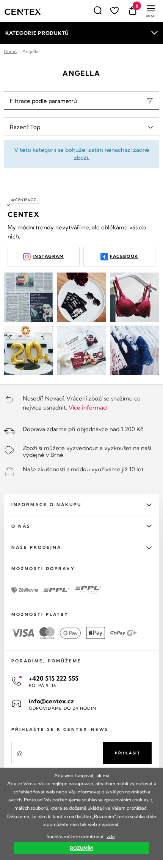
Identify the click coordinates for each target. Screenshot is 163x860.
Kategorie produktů (37, 33)
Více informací (88, 407)
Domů (10, 51)
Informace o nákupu (46, 504)
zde (111, 836)
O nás (21, 526)
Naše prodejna (36, 547)
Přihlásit (127, 753)
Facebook (124, 256)
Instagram (48, 256)
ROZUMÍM (81, 848)
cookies (140, 799)
